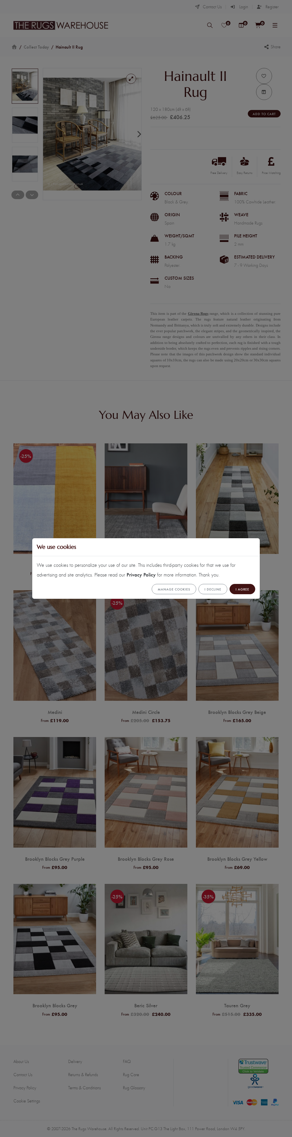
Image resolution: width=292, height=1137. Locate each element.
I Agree (242, 589)
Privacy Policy (141, 574)
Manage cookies (174, 589)
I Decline (212, 589)
